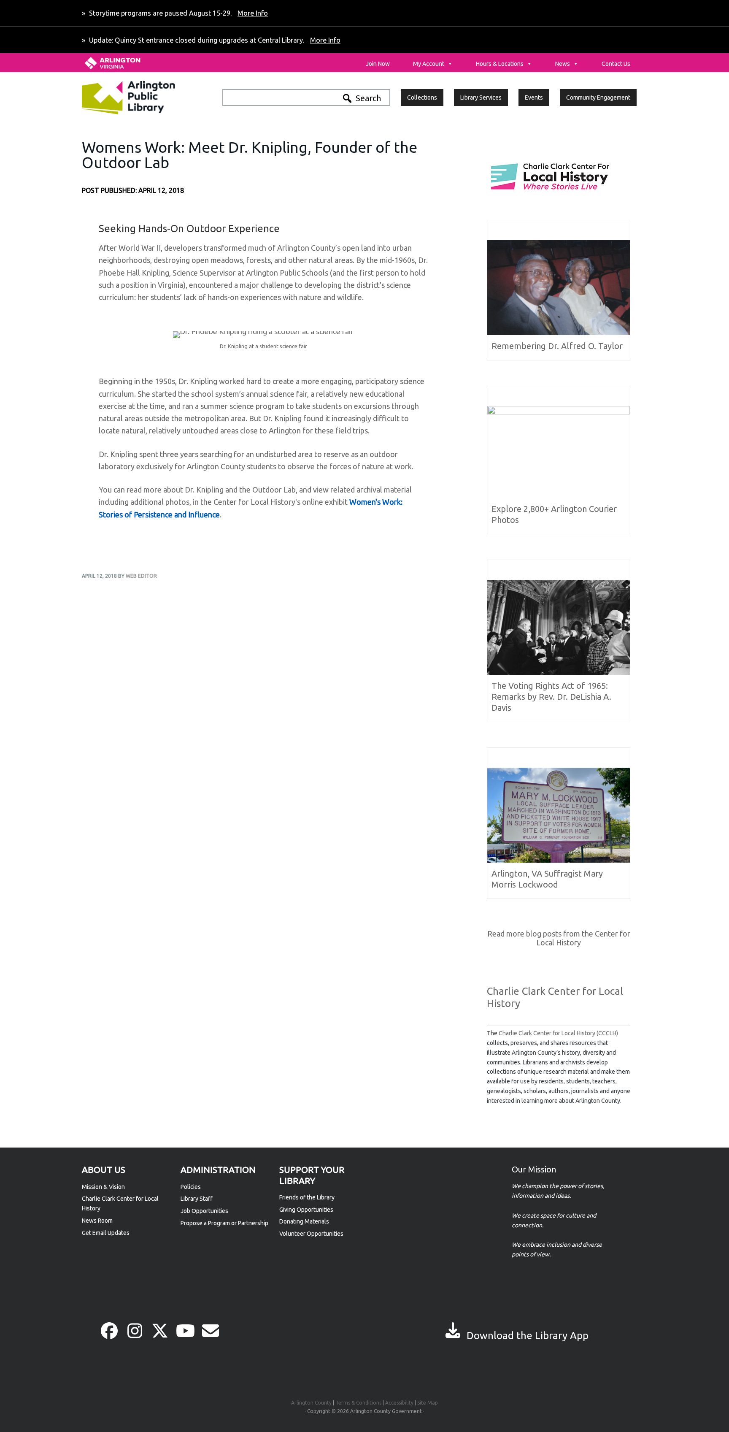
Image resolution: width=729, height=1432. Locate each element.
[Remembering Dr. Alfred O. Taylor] (558, 331)
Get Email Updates (106, 1232)
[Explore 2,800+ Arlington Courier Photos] (558, 412)
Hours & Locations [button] (500, 63)
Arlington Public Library (146, 97)
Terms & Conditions (358, 1402)
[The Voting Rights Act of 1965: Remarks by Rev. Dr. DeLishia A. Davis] (558, 671)
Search (368, 98)
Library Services (481, 97)
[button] (109, 1330)
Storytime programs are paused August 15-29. (177, 13)
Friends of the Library (307, 1197)
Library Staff (197, 1198)
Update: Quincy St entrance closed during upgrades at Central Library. (213, 40)
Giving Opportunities (306, 1209)
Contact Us (616, 63)
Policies (191, 1186)
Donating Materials (304, 1221)
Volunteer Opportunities (311, 1233)
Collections (422, 97)
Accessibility (399, 1402)
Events (534, 97)
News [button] (562, 63)
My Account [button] (428, 63)
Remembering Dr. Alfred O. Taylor (557, 346)
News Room (97, 1220)
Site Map (427, 1402)
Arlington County (311, 1402)
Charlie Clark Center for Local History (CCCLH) (558, 1033)
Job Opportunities (204, 1210)
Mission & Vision (103, 1186)
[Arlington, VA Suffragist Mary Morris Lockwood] (558, 858)
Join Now (378, 63)
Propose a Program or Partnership (224, 1223)
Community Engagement (598, 97)
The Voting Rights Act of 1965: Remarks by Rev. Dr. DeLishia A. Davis (551, 696)
